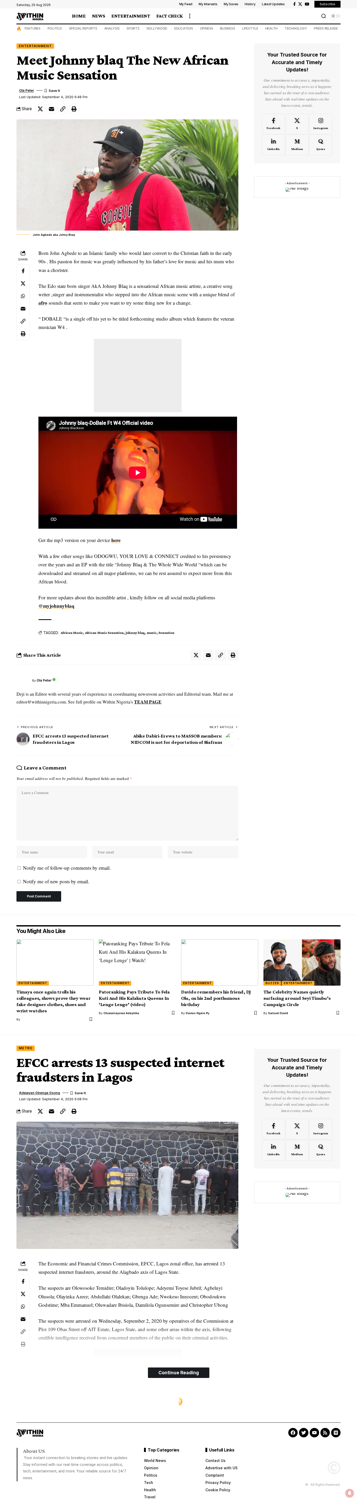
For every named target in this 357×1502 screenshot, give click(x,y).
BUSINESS (227, 28)
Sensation (166, 632)
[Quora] (320, 145)
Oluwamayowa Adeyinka (121, 1013)
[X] (300, 4)
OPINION (206, 28)
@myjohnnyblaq (56, 605)
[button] (189, 16)
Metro (25, 1048)
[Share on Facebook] (23, 271)
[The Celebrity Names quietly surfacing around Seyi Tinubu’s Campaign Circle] (302, 962)
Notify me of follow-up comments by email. (67, 867)
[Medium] (297, 145)
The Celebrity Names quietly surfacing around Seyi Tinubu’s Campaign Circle (297, 998)
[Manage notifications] (350, 1493)
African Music (72, 632)
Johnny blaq (135, 632)
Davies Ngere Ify (197, 1013)
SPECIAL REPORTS (83, 28)
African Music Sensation (104, 632)
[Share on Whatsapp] (23, 296)
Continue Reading (178, 1372)
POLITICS (55, 28)
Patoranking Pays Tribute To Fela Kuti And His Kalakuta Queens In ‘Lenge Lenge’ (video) (134, 998)
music (152, 632)
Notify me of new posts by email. (56, 881)
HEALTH (271, 28)
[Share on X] (40, 109)
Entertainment (35, 46)
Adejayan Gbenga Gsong (39, 1093)
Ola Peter (26, 90)
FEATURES (33, 28)
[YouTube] (306, 4)
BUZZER (272, 983)
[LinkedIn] (273, 145)
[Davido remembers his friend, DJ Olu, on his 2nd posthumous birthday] (219, 962)
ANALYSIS (112, 28)
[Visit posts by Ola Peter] (23, 680)
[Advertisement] (138, 375)
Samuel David (278, 1013)
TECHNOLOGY (296, 28)
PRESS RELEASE (326, 28)
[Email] (51, 109)
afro (42, 302)
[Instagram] (320, 123)
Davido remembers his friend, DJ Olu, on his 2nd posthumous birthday (216, 998)
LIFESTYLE (250, 28)
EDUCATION (183, 28)
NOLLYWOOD (157, 28)
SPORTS (133, 28)
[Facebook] (294, 4)
